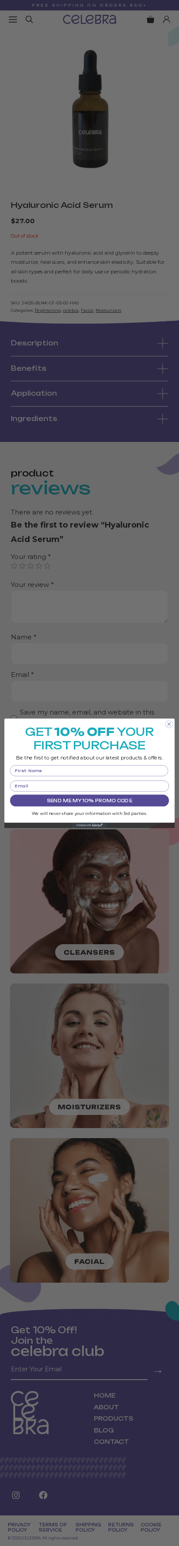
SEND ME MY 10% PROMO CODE (90, 800)
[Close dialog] (169, 724)
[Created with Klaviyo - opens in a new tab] (89, 825)
